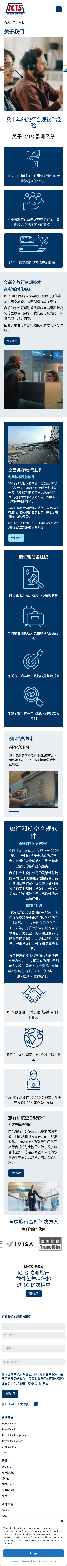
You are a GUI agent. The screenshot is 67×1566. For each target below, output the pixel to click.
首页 (7, 22)
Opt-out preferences (20, 1561)
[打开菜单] (59, 9)
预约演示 (12, 341)
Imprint (52, 1561)
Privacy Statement (39, 1561)
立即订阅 (10, 1398)
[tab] (15, 816)
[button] (62, 1521)
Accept (34, 1553)
